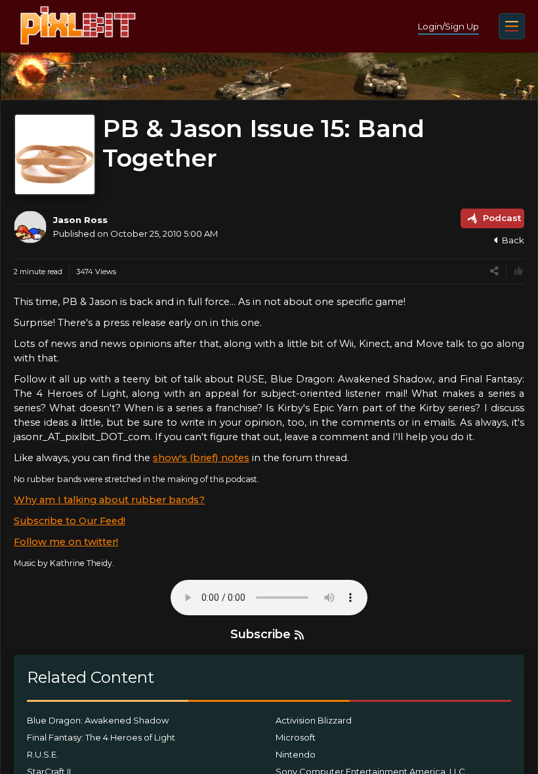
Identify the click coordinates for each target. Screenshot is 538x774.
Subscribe (260, 634)
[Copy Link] (494, 271)
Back (513, 240)
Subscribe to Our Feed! (69, 521)
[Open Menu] (512, 26)
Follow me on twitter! (66, 542)
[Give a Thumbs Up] (518, 271)
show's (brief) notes (201, 458)
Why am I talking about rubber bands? (109, 500)
